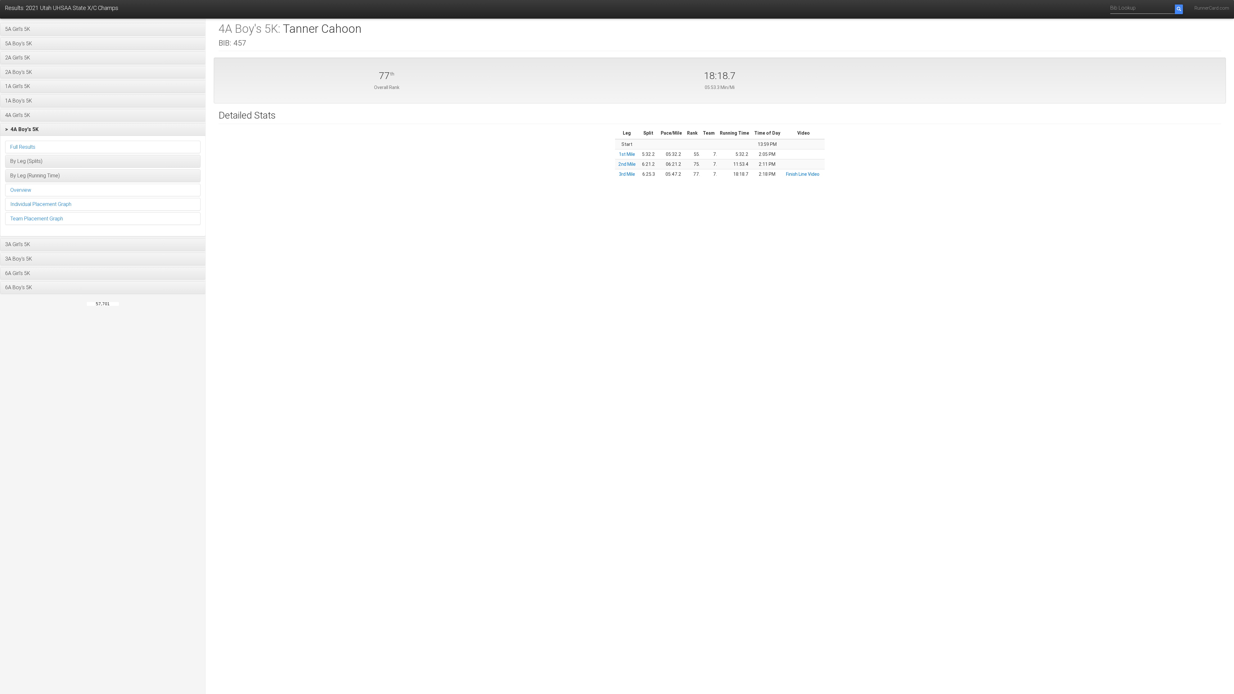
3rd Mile (627, 174)
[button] (102, 29)
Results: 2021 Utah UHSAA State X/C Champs (61, 8)
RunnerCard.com (1211, 8)
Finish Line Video (802, 174)
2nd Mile (627, 164)
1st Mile (627, 154)
